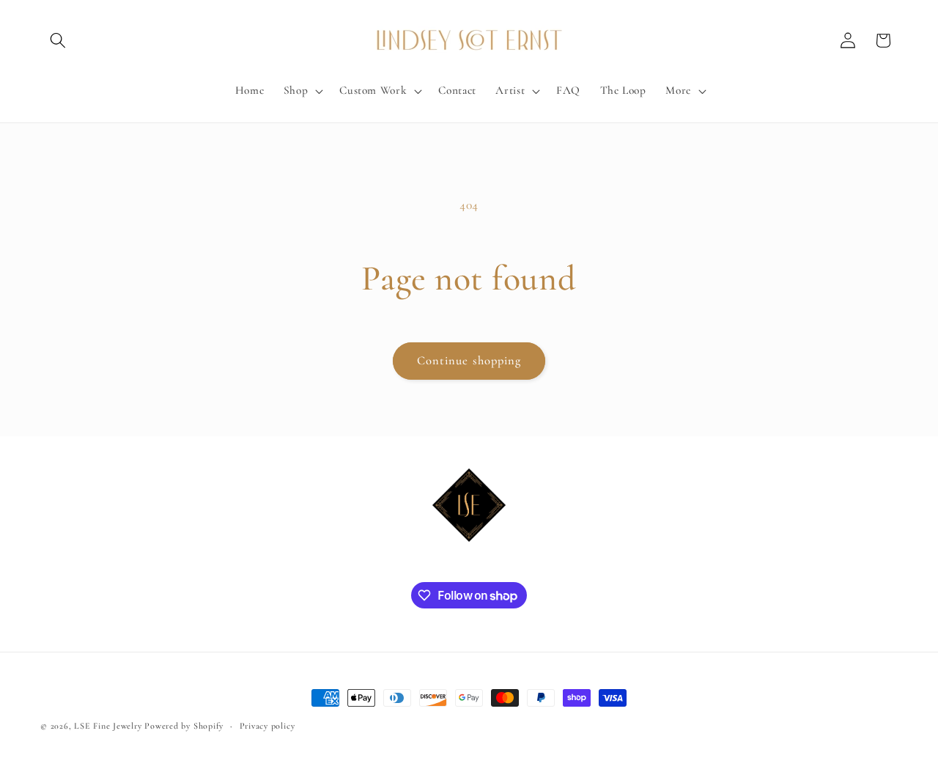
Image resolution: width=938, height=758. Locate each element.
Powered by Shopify (184, 726)
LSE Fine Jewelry (107, 726)
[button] (57, 40)
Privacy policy (267, 726)
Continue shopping (469, 360)
